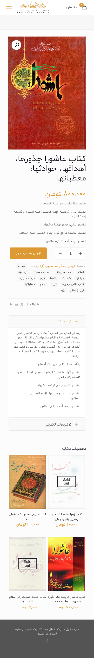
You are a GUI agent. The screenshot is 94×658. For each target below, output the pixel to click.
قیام (42, 278)
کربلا (54, 284)
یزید (62, 290)
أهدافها (21, 266)
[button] (16, 45)
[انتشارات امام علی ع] (33, 7)
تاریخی (72, 266)
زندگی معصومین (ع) (53, 266)
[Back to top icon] (84, 648)
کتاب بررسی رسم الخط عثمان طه (27, 516)
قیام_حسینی (27, 278)
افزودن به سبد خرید (28, 253)
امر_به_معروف (42, 272)
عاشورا (53, 278)
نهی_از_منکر (77, 290)
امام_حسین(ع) (63, 272)
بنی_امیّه (23, 272)
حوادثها (80, 278)
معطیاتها (30, 284)
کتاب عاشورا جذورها (73, 284)
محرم (43, 284)
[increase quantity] (80, 253)
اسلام (81, 272)
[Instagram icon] (46, 640)
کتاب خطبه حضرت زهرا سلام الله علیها (27, 599)
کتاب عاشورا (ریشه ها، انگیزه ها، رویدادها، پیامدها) (66, 599)
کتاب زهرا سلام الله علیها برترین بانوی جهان (66, 516)
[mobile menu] (9, 7)
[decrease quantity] (60, 253)
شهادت (66, 278)
